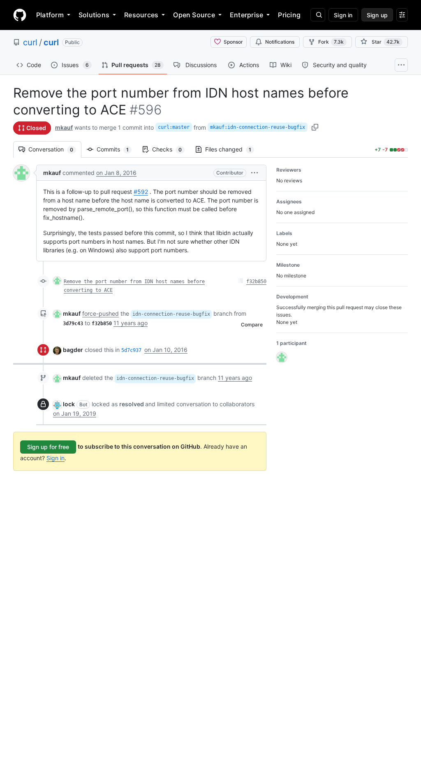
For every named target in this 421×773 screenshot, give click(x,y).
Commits (117, 149)
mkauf (64, 127)
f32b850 (256, 281)
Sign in (55, 457)
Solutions (94, 15)
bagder (73, 349)
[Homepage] (19, 14)
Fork (331, 42)
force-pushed (100, 313)
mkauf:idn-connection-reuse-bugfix (257, 127)
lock (69, 403)
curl (30, 42)
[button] (254, 172)
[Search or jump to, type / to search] (317, 14)
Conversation (54, 149)
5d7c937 (131, 350)
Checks (171, 149)
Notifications (279, 42)
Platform (50, 15)
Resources (141, 15)
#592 (141, 191)
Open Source (194, 15)
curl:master (174, 127)
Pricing (289, 15)
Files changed (232, 149)
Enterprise (246, 15)
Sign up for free (48, 446)
